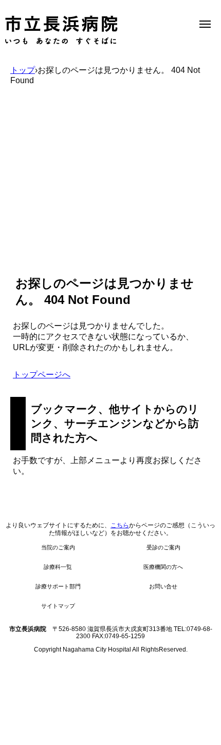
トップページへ (41, 374)
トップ (22, 70)
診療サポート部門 (58, 586)
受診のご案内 (163, 547)
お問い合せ (163, 586)
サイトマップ (58, 606)
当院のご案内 (58, 547)
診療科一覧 (58, 567)
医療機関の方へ (163, 567)
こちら (119, 525)
